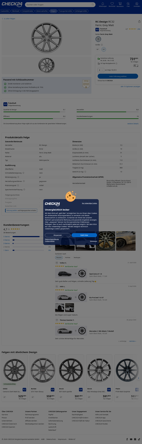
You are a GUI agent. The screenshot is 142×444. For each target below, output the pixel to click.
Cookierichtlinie (49, 241)
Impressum (93, 241)
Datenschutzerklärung (52, 239)
